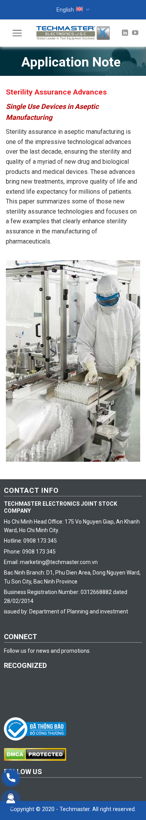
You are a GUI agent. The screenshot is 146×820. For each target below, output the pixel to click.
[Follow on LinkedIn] (125, 33)
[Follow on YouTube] (135, 33)
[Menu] (17, 33)
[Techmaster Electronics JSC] (73, 33)
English (65, 10)
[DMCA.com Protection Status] (37, 754)
